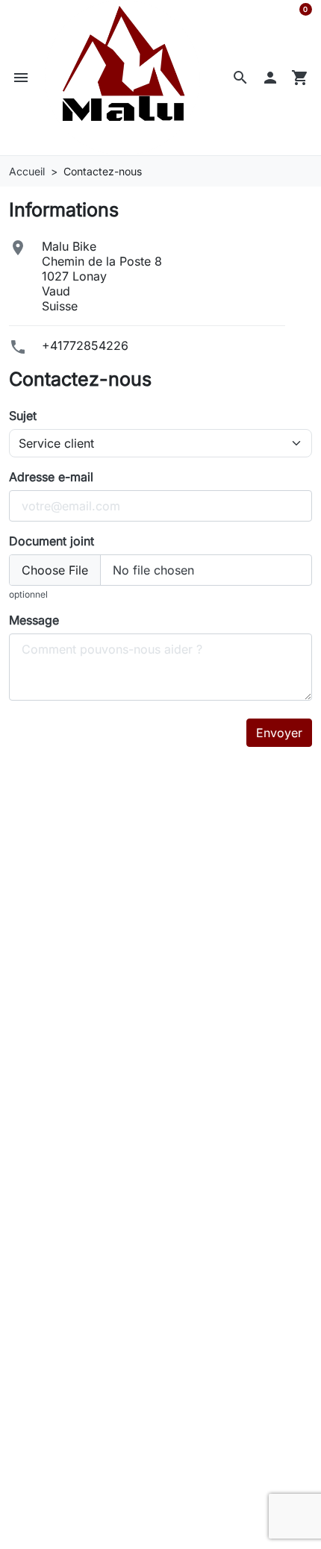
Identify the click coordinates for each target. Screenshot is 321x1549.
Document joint (51, 540)
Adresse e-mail (51, 476)
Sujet (23, 415)
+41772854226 (85, 345)
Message (34, 620)
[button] (21, 78)
